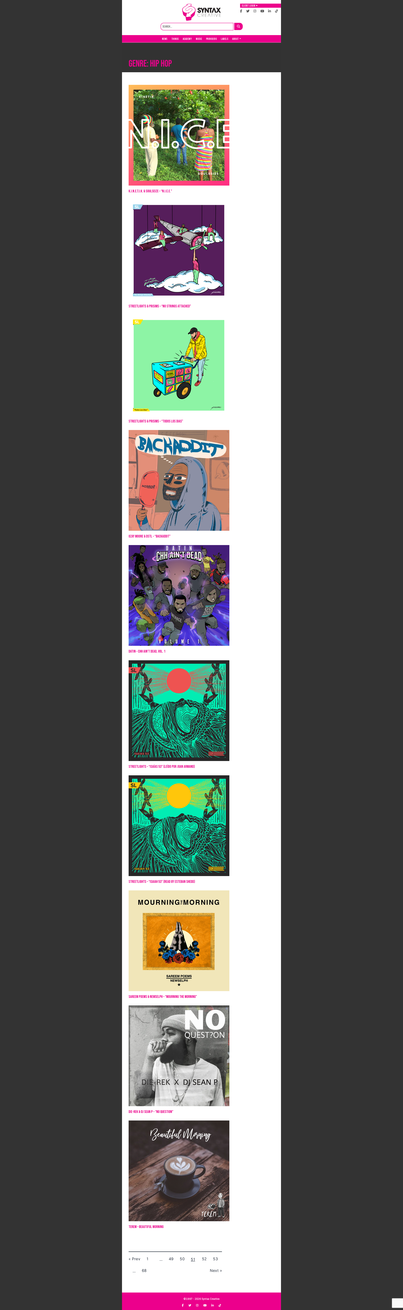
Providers (211, 39)
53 (215, 1259)
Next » (216, 1270)
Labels (224, 39)
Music (199, 39)
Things (175, 39)
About (235, 39)
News (164, 39)
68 (144, 1270)
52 (204, 1259)
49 (171, 1259)
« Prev (134, 1259)
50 (182, 1259)
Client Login (248, 5)
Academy (187, 39)
